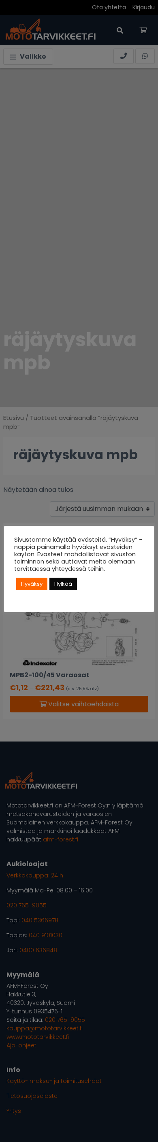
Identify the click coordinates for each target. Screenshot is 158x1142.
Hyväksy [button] (32, 584)
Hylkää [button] (63, 584)
